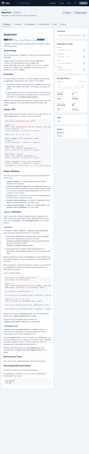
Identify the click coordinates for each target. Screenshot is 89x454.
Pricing (61, 3)
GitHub (59, 121)
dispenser (6, 12)
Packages (52, 3)
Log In (83, 3)
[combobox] (31, 3)
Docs (69, 3)
